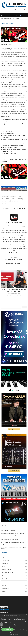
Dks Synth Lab (14, 563)
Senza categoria (14, 588)
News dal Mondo (14, 578)
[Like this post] (14, 208)
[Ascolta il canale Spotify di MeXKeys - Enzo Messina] (21, 252)
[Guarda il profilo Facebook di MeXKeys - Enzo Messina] (9, 252)
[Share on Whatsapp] (20, 208)
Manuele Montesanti (14, 569)
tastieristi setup (16, 201)
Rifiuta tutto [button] (21, 629)
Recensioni (14, 582)
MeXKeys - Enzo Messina (12, 48)
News (14, 575)
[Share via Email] (24, 208)
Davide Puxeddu (14, 560)
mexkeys (7, 198)
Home (2, 18)
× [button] (26, 614)
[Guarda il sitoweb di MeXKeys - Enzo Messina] (7, 252)
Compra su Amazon (14, 429)
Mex (2, 198)
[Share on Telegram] (22, 208)
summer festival (7, 18)
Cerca (2, 304)
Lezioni (14, 566)
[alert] (14, 625)
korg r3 (20, 196)
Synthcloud (14, 591)
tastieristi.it (4, 203)
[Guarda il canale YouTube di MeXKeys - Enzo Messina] (14, 252)
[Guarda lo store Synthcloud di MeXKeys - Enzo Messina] (18, 252)
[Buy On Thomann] (14, 366)
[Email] (17, 15)
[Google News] (20, 15)
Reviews (14, 585)
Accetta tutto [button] (7, 629)
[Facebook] (13, 15)
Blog (14, 557)
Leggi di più (8, 622)
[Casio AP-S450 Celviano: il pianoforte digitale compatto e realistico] (14, 279)
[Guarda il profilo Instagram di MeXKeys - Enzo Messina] (11, 252)
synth (13, 198)
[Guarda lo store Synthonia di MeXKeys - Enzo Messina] (16, 252)
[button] (14, 171)
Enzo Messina (5, 196)
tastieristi (19, 198)
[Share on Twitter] (17, 208)
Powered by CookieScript (14, 634)
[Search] (24, 15)
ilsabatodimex (13, 196)
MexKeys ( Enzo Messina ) (7, 23)
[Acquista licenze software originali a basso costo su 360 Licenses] (14, 311)
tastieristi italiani (6, 201)
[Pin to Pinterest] (19, 208)
